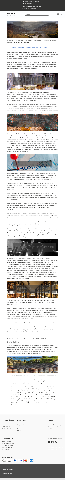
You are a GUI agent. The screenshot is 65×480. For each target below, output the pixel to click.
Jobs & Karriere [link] (52, 429)
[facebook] (49, 441)
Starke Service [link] (5, 425)
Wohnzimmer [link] (20, 427)
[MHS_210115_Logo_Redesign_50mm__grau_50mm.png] (11, 14)
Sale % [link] (19, 423)
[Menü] (3, 14)
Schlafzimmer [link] (20, 431)
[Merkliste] (58, 14)
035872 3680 (5, 449)
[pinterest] (56, 441)
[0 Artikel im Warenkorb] (62, 14)
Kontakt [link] (4, 423)
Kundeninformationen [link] (8, 429)
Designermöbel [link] (21, 425)
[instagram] (52, 441)
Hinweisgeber (35, 467)
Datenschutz (16, 467)
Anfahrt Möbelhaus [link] (7, 427)
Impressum (8, 467)
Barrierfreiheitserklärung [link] (54, 425)
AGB (3, 467)
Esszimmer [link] (20, 429)
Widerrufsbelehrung (25, 467)
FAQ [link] (49, 423)
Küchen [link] (19, 433)
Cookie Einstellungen (8, 469)
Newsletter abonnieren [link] (54, 427)
